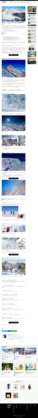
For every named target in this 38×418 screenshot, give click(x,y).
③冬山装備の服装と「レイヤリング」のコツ (7, 290)
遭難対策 (16, 407)
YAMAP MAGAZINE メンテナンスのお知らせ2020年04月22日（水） (19, 0)
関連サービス (24, 415)
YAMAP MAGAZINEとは (14, 415)
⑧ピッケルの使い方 (4, 313)
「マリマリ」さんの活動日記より (5, 171)
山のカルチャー (28, 407)
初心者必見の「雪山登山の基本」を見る (14, 322)
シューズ (20, 408)
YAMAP (34, 406)
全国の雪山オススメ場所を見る (14, 254)
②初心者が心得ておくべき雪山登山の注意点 (7, 285)
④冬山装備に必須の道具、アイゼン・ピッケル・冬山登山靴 (9, 294)
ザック (20, 407)
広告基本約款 (21, 415)
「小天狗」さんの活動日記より (6, 250)
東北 (13, 412)
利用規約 (18, 415)
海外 (13, 406)
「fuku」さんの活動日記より (5, 112)
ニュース (27, 406)
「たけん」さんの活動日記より (5, 78)
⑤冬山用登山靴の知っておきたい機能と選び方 (8, 298)
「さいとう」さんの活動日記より (5, 131)
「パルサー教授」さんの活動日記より (7, 147)
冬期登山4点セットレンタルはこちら (13, 178)
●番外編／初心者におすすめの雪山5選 (7, 317)
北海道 (13, 411)
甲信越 (13, 408)
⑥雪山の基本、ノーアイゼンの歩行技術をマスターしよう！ (9, 303)
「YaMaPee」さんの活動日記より (6, 146)
